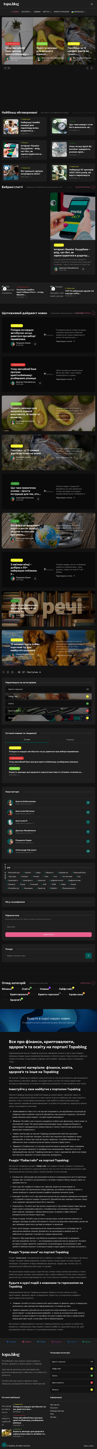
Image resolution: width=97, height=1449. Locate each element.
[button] (87, 68)
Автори (53, 1417)
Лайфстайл (43, 44)
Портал (46, 12)
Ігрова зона (76, 994)
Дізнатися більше (82, 187)
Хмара (63, 884)
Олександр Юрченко (25, 850)
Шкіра (38, 873)
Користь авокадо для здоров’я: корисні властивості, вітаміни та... (29, 1432)
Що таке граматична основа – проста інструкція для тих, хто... (26, 491)
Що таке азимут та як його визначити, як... (81, 126)
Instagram (58, 1342)
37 (23, 672)
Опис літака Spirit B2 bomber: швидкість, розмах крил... (80, 149)
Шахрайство (63, 873)
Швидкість (50, 873)
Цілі (78, 876)
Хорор (22, 884)
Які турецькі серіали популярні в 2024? (32, 172)
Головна (15, 12)
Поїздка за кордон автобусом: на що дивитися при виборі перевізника (23, 334)
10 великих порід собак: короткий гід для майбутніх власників (25, 647)
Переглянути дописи (23, 804)
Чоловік (36, 876)
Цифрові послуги (57, 880)
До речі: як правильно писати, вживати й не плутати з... (24, 608)
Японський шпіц (14, 873)
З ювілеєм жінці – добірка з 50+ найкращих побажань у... (24, 569)
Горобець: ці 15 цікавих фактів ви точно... (46, 51)
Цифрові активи (74, 880)
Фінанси (25, 142)
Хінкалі (73, 884)
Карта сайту (88, 1446)
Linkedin (73, 1342)
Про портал (54, 1405)
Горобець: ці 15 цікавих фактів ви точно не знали (26, 452)
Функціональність (69, 888)
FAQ (51, 1414)
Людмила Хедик (23, 343)
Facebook (12, 1342)
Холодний (34, 884)
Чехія (46, 876)
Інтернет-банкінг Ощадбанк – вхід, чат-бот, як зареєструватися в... (32, 149)
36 (19, 672)
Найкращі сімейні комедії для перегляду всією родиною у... (30, 126)
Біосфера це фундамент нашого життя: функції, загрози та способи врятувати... (25, 530)
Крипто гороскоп (61, 12)
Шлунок (28, 873)
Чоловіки (24, 876)
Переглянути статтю (64, 341)
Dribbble (28, 1342)
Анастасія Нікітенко (25, 498)
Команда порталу (57, 1411)
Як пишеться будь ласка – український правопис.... (77, 292)
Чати (55, 876)
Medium (88, 1342)
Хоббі (54, 884)
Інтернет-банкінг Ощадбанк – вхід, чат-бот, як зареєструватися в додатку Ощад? (72, 254)
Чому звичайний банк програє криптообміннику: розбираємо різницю (23, 373)
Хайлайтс (53, 888)
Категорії (25, 12)
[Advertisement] (48, 93)
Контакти (54, 1408)
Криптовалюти (18, 365)
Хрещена (11, 884)
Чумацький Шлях (79, 873)
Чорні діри (12, 876)
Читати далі (85, 983)
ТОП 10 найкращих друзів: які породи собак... (31, 292)
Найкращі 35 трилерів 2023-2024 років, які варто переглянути (81, 172)
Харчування (28, 888)
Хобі (44, 884)
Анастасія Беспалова (25, 421)
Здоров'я (11, 44)
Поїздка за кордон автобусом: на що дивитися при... (29, 1407)
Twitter (42, 1342)
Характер (41, 888)
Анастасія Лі (21, 821)
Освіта (72, 44)
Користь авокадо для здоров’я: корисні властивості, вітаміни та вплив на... (25, 413)
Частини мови (67, 876)
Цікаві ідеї (41, 880)
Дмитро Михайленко (69, 268)
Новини (37, 12)
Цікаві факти (13, 880)
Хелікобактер (13, 888)
